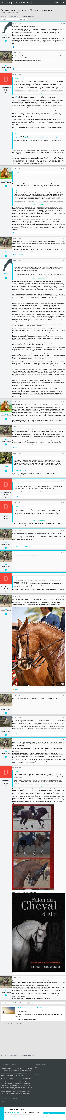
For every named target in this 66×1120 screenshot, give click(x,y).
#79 (64, 768)
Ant (4, 19)
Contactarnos (37, 1074)
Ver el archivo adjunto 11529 (21, 137)
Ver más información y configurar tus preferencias (18, 1116)
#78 (64, 739)
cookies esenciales (14, 1112)
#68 (64, 427)
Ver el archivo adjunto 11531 (50, 137)
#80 (64, 978)
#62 (64, 53)
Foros (35, 1071)
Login (2, 1101)
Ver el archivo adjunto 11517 (21, 178)
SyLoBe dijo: (17, 264)
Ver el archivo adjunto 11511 (21, 470)
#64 (64, 168)
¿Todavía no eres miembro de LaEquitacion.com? (31, 1008)
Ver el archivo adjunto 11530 (35, 137)
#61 (64, 23)
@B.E (13, 354)
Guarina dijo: (17, 484)
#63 (64, 75)
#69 (64, 453)
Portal (35, 1067)
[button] (2, 2)
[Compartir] (61, 23)
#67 (64, 401)
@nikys (14, 430)
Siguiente (22, 19)
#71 (64, 502)
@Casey (14, 96)
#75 (64, 596)
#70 (64, 480)
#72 (64, 530)
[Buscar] (63, 2)
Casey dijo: (16, 78)
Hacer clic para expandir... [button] (38, 93)
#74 (64, 574)
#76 (64, 695)
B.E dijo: (16, 506)
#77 (64, 717)
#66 (64, 260)
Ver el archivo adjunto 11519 (35, 178)
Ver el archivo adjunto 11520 (50, 178)
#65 (64, 239)
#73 (64, 552)
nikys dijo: (16, 133)
